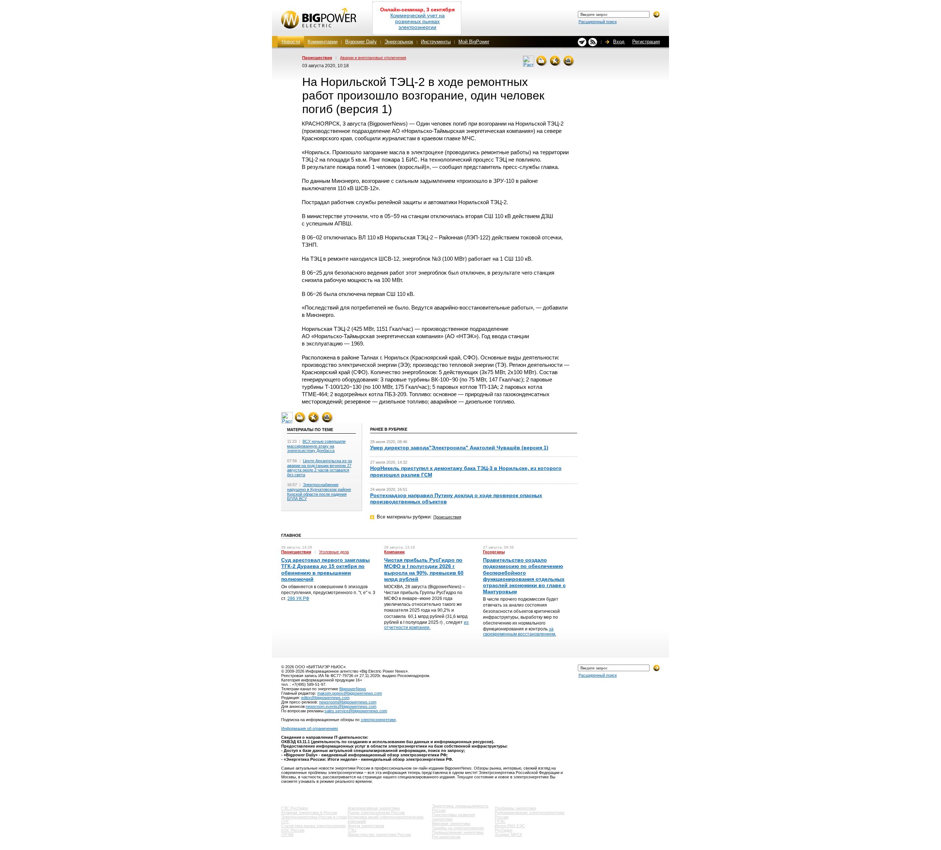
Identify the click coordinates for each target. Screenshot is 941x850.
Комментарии (322, 41)
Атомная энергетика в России (309, 812)
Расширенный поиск (598, 21)
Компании (394, 552)
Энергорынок (398, 41)
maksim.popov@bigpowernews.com (349, 693)
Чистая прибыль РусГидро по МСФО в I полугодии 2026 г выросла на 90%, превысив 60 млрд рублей (424, 569)
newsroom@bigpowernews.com (347, 702)
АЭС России (292, 830)
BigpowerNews (352, 689)
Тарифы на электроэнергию (458, 828)
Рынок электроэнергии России (376, 812)
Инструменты (436, 41)
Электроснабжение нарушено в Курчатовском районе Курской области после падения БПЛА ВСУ (319, 491)
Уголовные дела (334, 552)
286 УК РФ (298, 598)
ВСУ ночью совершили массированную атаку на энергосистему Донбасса (316, 446)
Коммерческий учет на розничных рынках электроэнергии (417, 21)
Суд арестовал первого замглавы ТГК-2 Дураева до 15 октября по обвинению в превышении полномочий (325, 569)
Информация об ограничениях (309, 728)
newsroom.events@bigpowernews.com (341, 706)
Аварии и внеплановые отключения (373, 57)
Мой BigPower (473, 41)
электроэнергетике (378, 719)
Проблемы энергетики (515, 808)
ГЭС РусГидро (294, 808)
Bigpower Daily (361, 41)
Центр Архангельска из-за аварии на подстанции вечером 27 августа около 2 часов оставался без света (319, 468)
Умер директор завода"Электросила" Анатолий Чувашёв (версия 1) (459, 448)
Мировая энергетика (451, 823)
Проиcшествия (317, 57)
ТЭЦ (352, 830)
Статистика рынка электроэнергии (313, 826)
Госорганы (494, 552)
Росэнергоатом (446, 837)
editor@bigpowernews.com (325, 697)
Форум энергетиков (366, 826)
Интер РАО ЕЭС (510, 826)
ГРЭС (500, 821)
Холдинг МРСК (508, 834)
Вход (619, 41)
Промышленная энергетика (457, 832)
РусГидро (503, 830)
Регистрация (646, 41)
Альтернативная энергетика (374, 808)
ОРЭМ (287, 834)
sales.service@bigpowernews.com (356, 711)
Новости (291, 41)
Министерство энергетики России (379, 834)
